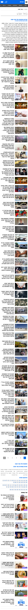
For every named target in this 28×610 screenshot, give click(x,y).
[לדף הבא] (4, 458)
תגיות (22, 2)
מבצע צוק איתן (8, 471)
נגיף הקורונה (14, 475)
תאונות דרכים (24, 469)
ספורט (9, 5)
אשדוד (13, 473)
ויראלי (4, 5)
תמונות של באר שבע (21, 464)
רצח (20, 469)
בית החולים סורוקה (23, 473)
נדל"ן (17, 473)
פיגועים (17, 469)
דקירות (13, 469)
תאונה (10, 473)
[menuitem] (20, 5)
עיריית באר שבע (4, 473)
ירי (8, 469)
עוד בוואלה (24, 492)
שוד (14, 471)
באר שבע (20, 9)
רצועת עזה (3, 475)
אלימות (2, 471)
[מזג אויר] (6, 2)
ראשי (25, 5)
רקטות (10, 469)
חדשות (20, 5)
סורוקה (25, 471)
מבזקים (15, 5)
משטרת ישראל (4, 469)
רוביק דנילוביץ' (20, 471)
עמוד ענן (25, 475)
